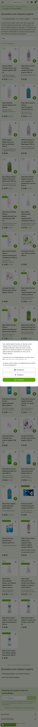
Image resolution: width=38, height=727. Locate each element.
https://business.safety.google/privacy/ (16, 359)
